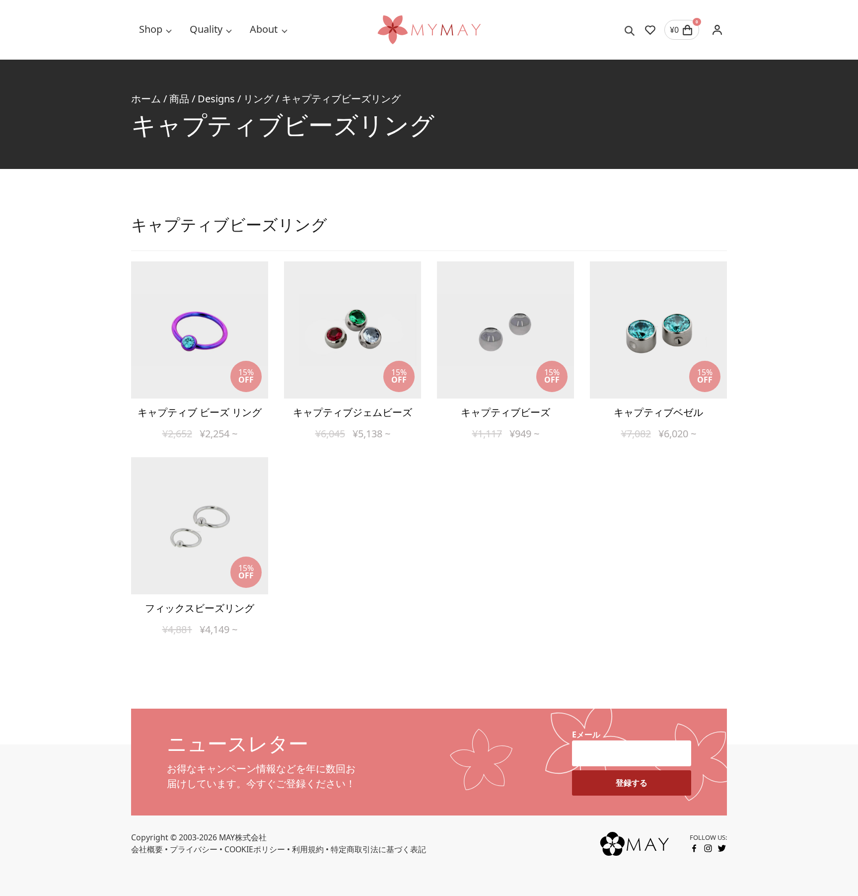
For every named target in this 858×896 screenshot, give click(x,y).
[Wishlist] (650, 30)
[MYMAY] (429, 30)
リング (258, 98)
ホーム (146, 98)
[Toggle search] (630, 30)
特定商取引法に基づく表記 (378, 849)
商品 (179, 98)
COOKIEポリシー (254, 849)
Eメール (586, 734)
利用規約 (308, 849)
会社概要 (147, 849)
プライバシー (193, 849)
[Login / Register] (717, 30)
